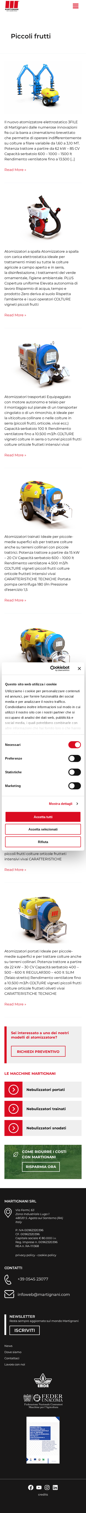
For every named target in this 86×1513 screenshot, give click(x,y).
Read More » (15, 169)
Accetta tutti (43, 817)
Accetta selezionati (43, 829)
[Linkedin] (55, 1487)
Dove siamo (12, 1352)
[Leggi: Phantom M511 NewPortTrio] (43, 87)
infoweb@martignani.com (44, 1294)
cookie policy (46, 1255)
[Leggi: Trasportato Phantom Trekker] (43, 362)
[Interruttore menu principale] (75, 6)
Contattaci (11, 1358)
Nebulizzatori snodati (46, 1128)
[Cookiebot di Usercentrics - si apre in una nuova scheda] (51, 668)
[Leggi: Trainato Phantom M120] (43, 648)
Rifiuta (43, 842)
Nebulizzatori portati (45, 1089)
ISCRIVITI (24, 1330)
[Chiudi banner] (79, 668)
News (8, 1346)
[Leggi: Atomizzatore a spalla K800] (43, 217)
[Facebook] (31, 1487)
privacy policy (25, 1255)
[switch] (74, 758)
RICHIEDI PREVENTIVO (38, 1052)
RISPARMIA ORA (41, 1167)
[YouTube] (39, 1487)
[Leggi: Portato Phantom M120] (43, 917)
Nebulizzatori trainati (46, 1109)
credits (43, 1494)
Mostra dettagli (61, 804)
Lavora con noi (14, 1364)
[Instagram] (47, 1487)
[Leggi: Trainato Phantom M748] (43, 502)
